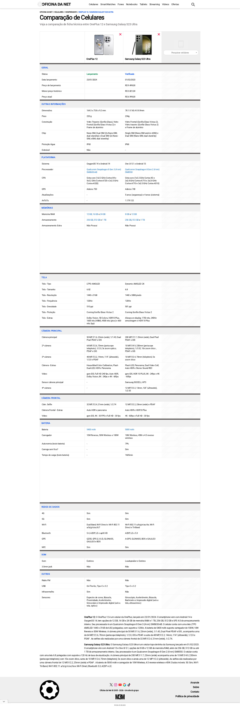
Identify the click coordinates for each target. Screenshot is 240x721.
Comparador (71, 12)
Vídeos (165, 4)
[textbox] (181, 52)
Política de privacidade (187, 696)
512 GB (97, 220)
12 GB (89, 214)
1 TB (104, 220)
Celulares (93, 4)
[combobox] (180, 52)
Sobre (196, 687)
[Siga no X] (111, 684)
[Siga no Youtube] (120, 684)
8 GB (127, 214)
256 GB (90, 220)
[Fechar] (120, 34)
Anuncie (194, 682)
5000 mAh (129, 429)
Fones (121, 4)
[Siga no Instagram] (115, 684)
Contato (195, 691)
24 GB (102, 214)
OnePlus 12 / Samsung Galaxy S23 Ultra (95, 12)
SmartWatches (107, 4)
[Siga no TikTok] (129, 684)
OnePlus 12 (92, 59)
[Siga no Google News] (124, 684)
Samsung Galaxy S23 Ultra (137, 59)
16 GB (95, 214)
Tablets (143, 4)
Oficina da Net (46, 12)
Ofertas (175, 4)
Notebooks (132, 4)
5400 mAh (91, 429)
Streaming (154, 4)
